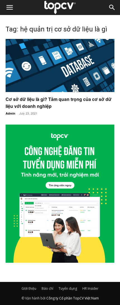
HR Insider (90, 288)
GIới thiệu (28, 288)
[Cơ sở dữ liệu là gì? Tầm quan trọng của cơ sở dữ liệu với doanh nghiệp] (60, 65)
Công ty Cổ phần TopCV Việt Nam (72, 298)
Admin (10, 113)
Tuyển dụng (68, 288)
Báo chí (47, 288)
